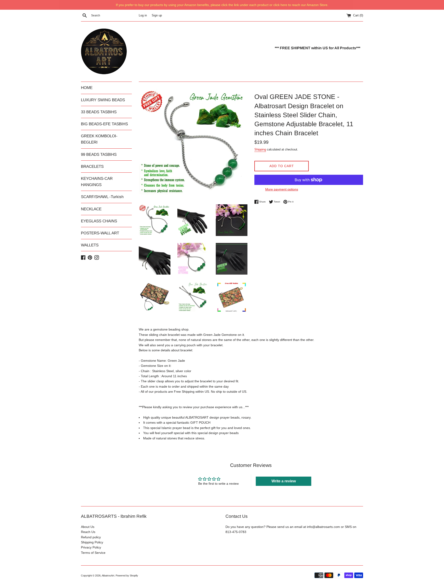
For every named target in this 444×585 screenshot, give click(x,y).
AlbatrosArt (108, 575)
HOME (86, 88)
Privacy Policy (91, 547)
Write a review (283, 481)
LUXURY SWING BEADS (103, 100)
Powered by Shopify (127, 575)
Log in (143, 15)
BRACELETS (92, 166)
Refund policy (91, 537)
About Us (87, 527)
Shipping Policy (92, 542)
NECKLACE (91, 209)
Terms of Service (93, 552)
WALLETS (90, 245)
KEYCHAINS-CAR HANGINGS (97, 181)
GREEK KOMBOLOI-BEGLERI (99, 139)
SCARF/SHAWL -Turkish (102, 197)
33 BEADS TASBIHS (99, 112)
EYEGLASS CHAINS (99, 221)
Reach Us (88, 532)
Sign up (157, 15)
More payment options (281, 189)
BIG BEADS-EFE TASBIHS (104, 124)
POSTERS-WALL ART (100, 233)
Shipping (260, 149)
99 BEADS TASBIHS (99, 154)
